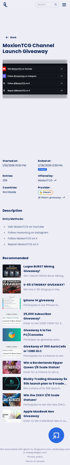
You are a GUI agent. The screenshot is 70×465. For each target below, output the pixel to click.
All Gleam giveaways (49, 197)
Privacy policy (35, 456)
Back (13, 37)
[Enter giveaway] (56, 435)
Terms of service (35, 461)
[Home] (5, 4)
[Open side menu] (64, 4)
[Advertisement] (35, 24)
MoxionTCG (45, 180)
